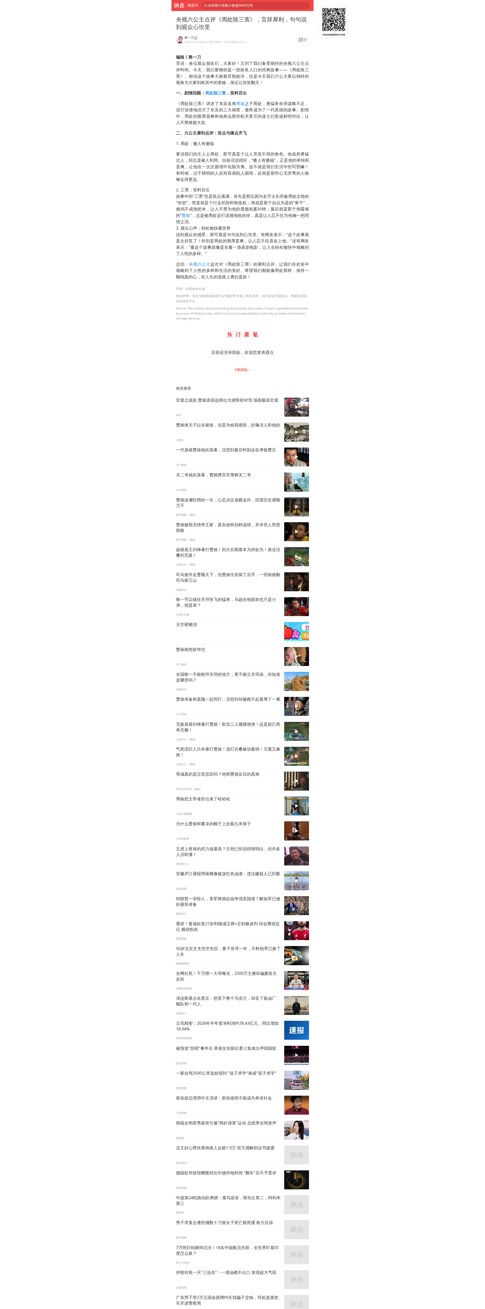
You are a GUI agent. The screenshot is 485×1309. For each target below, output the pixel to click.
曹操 (186, 215)
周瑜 (240, 103)
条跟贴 (242, 369)
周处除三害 (215, 93)
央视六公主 (199, 264)
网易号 (193, 5)
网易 (178, 5)
